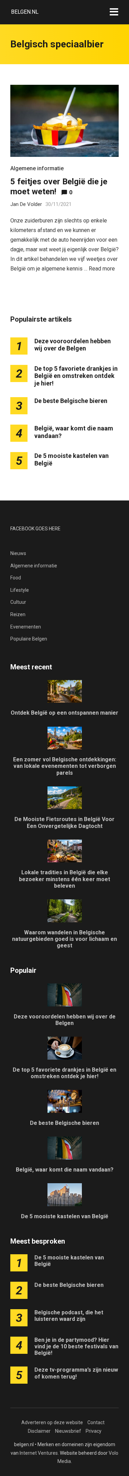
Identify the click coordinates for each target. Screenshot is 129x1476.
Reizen (17, 614)
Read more (102, 268)
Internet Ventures (39, 1453)
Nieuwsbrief (68, 1431)
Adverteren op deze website (52, 1422)
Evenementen (25, 627)
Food (15, 577)
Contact (96, 1422)
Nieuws (18, 553)
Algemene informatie (37, 168)
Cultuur (18, 602)
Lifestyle (19, 590)
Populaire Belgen (28, 639)
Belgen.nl (25, 12)
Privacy (93, 1431)
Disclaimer (39, 1431)
